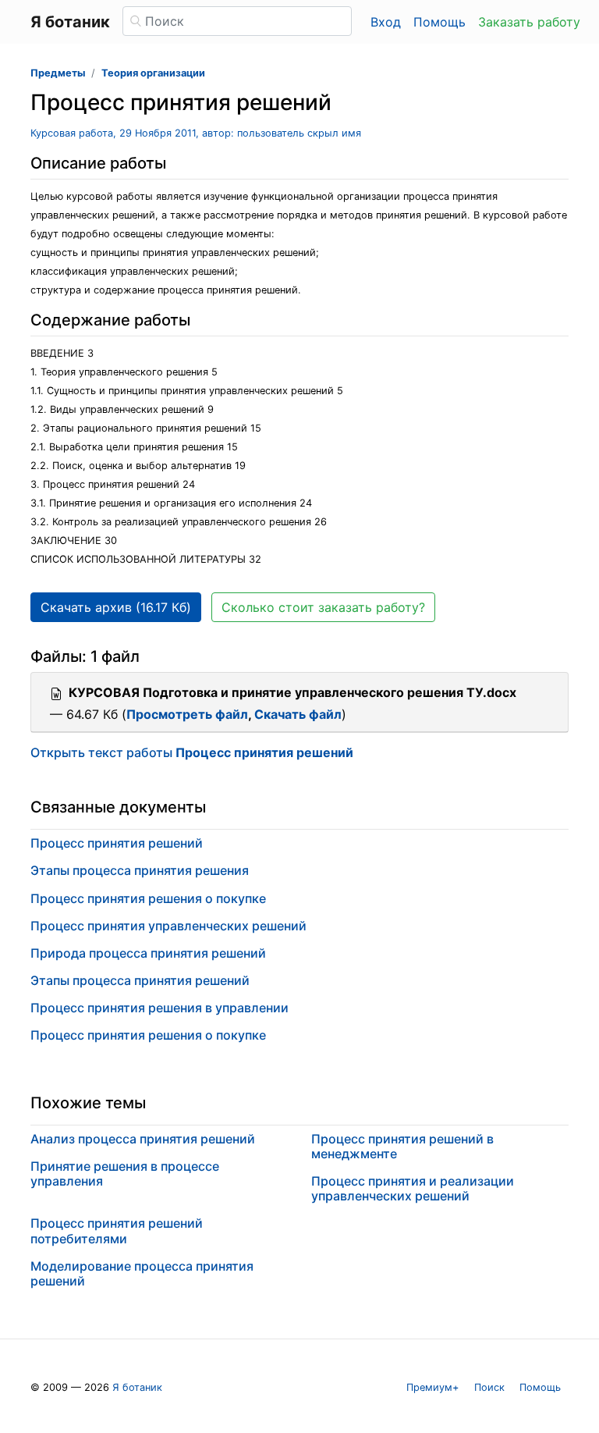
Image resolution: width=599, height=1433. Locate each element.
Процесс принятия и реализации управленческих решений (412, 1188)
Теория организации (153, 73)
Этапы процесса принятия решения (139, 870)
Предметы (57, 73)
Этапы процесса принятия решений (140, 980)
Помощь (439, 22)
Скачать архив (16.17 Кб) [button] (116, 607)
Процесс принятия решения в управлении (159, 1007)
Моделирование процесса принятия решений (141, 1273)
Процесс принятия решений (116, 843)
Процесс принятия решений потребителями (116, 1230)
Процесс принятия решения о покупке (148, 898)
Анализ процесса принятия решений (142, 1139)
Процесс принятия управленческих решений (168, 925)
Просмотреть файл (187, 714)
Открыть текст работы (191, 752)
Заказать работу (529, 22)
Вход (385, 22)
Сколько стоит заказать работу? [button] (323, 607)
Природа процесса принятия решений (148, 953)
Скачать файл (298, 714)
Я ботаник (137, 1387)
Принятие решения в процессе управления (124, 1173)
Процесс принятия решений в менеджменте (402, 1146)
